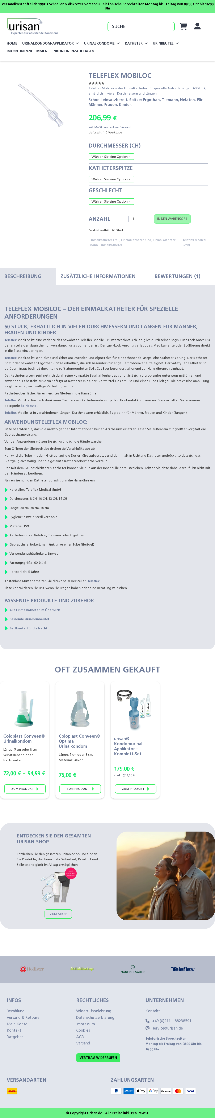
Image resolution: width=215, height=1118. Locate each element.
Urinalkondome (99, 43)
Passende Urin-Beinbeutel (29, 619)
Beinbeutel (29, 406)
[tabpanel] (107, 468)
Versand (83, 1043)
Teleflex (10, 340)
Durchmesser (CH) (115, 145)
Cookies (83, 1030)
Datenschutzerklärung (95, 1017)
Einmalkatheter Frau (104, 240)
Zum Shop (58, 914)
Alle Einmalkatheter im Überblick (34, 610)
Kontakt (14, 1030)
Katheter (134, 43)
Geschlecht (105, 190)
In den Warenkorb (172, 219)
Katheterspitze (111, 168)
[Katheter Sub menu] (146, 43)
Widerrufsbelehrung (93, 1011)
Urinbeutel (163, 43)
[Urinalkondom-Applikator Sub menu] (77, 43)
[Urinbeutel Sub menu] (177, 43)
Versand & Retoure (23, 1017)
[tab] (28, 276)
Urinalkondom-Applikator (48, 43)
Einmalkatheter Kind (136, 240)
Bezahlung (16, 1011)
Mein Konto (17, 1024)
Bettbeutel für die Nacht (28, 628)
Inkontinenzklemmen (27, 51)
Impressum (85, 1024)
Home (12, 43)
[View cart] (183, 26)
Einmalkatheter (111, 245)
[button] (72, 76)
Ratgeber (15, 1037)
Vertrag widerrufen (98, 1058)
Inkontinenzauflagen (73, 51)
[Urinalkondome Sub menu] (118, 43)
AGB (80, 1037)
